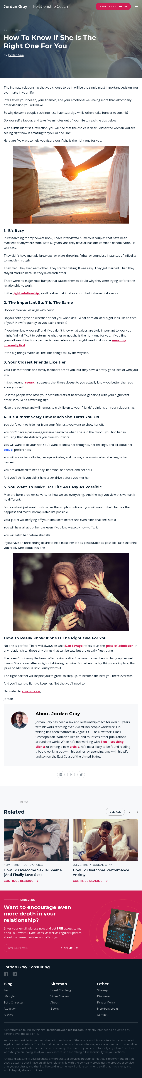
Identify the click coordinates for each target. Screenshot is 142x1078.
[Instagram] (15, 974)
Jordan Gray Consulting (27, 967)
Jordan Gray (16, 55)
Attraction (10, 1008)
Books (54, 1008)
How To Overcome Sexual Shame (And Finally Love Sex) (33, 872)
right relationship (26, 293)
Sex (6, 990)
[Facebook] (6, 974)
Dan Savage (74, 646)
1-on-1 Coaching (60, 990)
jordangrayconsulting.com (65, 1030)
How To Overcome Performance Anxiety (101, 872)
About (54, 1002)
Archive (8, 1014)
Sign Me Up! (69, 948)
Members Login (107, 1008)
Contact (102, 1014)
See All (115, 811)
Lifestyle (9, 996)
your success (31, 691)
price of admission (119, 646)
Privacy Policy (106, 1002)
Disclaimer (104, 996)
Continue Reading (18, 881)
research (29, 382)
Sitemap (102, 990)
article (74, 747)
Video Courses (59, 996)
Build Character (13, 1002)
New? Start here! (113, 6)
